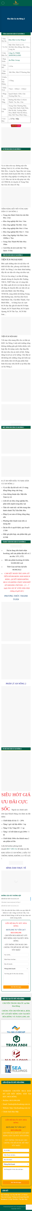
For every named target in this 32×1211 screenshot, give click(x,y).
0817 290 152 (12, 849)
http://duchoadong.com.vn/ (20, 1108)
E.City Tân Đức (13, 1199)
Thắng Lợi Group (17, 1197)
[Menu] (3, 3)
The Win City (23, 1199)
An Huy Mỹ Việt (15, 1195)
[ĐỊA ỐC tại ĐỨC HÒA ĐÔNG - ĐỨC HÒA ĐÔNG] (16, 3)
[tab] (16, 899)
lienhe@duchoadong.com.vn (19, 1104)
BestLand (13, 1206)
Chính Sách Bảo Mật (10, 1112)
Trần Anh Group (6, 1197)
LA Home (24, 1195)
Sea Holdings (5, 1195)
